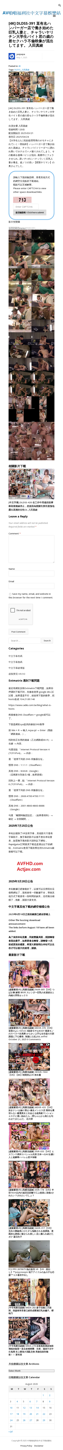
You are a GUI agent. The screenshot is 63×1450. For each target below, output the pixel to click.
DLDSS (17, 69)
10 (11, 1407)
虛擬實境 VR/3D (17, 673)
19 (24, 1414)
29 (44, 1420)
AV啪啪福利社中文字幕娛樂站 (39, 1440)
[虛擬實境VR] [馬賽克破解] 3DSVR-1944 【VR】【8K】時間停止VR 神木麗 (28, 1073)
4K (20, 66)
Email (11, 581)
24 (11, 1420)
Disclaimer (38, 1446)
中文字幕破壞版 (17, 667)
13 (31, 1407)
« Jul (11, 1431)
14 (37, 1407)
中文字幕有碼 (15, 655)
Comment (15, 533)
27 (31, 1420)
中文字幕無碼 (15, 661)
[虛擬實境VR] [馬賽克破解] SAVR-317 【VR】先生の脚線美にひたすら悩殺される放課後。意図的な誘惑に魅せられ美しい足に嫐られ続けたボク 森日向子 (31, 1232)
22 (44, 1414)
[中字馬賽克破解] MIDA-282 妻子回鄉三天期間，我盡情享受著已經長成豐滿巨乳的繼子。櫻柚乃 (31, 1310)
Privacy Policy (26, 1446)
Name (12, 568)
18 (18, 1414)
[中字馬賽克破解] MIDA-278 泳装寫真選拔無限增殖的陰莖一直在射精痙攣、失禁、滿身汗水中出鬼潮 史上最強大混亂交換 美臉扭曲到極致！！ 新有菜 (31, 1350)
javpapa (21, 54)
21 (37, 1414)
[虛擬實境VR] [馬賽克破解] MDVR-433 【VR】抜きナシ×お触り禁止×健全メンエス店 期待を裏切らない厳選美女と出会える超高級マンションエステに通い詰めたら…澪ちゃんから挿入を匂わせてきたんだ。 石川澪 (31, 1113)
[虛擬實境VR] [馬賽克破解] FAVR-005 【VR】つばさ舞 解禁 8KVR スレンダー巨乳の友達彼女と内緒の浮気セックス (31, 992)
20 (31, 1414)
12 (24, 1407)
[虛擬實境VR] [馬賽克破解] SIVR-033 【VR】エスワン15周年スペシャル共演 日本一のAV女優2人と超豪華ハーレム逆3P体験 (31, 1154)
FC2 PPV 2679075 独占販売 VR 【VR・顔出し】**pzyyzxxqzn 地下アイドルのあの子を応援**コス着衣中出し (31, 1272)
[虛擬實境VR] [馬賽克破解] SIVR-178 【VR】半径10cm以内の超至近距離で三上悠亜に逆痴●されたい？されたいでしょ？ (31, 1192)
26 (24, 1420)
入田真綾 (25, 69)
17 (11, 1414)
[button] (55, 15)
